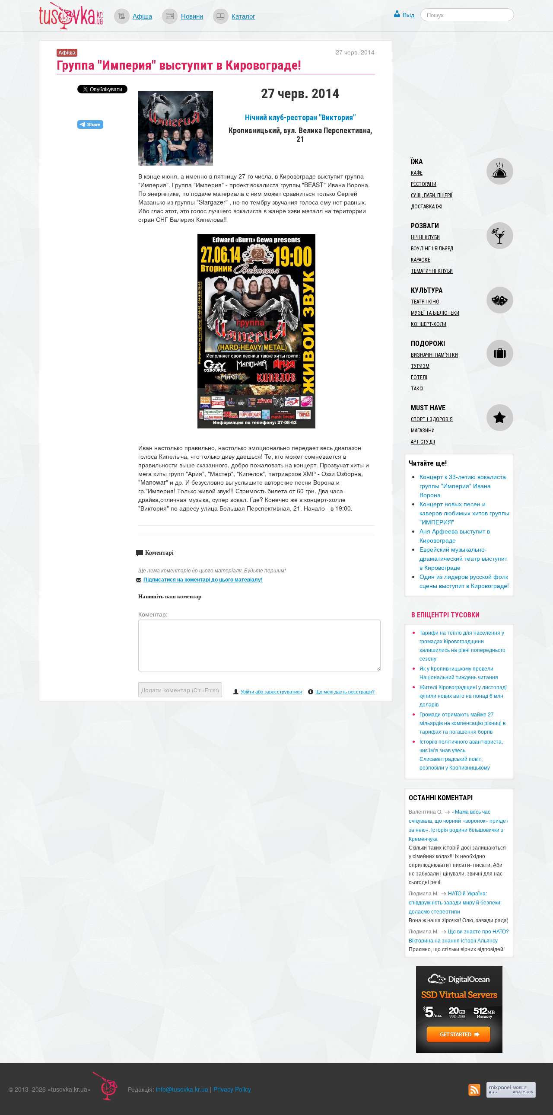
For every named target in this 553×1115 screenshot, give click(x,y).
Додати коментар (180, 689)
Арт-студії (423, 442)
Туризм (420, 366)
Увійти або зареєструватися (271, 691)
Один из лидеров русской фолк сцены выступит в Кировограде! (464, 581)
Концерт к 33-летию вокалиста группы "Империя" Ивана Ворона (463, 485)
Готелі (419, 377)
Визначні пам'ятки (434, 355)
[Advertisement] (469, 94)
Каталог (243, 15)
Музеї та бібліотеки (435, 313)
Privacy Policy (232, 1089)
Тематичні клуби (432, 271)
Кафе (417, 173)
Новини (192, 15)
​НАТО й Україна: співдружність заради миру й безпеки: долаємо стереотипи (455, 902)
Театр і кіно (425, 302)
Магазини (423, 431)
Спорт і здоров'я (432, 419)
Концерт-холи (428, 324)
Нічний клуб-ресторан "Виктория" (300, 117)
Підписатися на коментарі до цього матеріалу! (203, 579)
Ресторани (423, 184)
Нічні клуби (425, 237)
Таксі (417, 389)
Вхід (408, 14)
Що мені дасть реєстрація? (345, 691)
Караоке (420, 260)
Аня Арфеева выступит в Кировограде (455, 535)
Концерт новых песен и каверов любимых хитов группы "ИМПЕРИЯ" (464, 512)
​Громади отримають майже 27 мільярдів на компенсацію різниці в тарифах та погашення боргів (462, 722)
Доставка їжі (426, 207)
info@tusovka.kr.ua (182, 1089)
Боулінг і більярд (432, 249)
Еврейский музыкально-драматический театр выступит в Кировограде (463, 558)
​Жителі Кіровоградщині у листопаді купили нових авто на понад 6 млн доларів (463, 695)
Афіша (142, 15)
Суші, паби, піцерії (431, 195)
